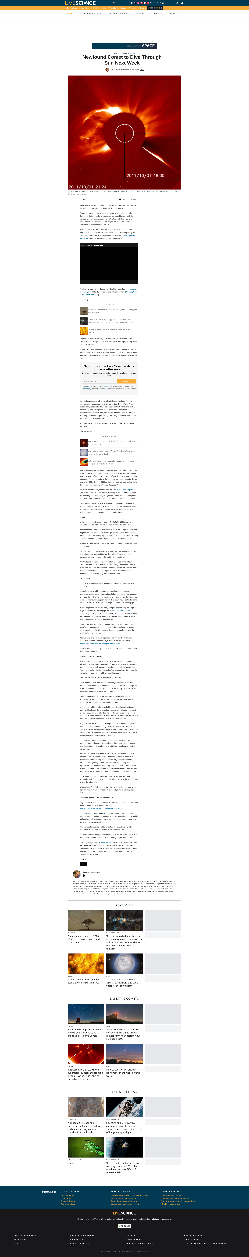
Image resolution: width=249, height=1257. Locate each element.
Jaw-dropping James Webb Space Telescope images (129, 1195)
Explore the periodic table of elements (124, 1201)
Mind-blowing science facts (170, 1204)
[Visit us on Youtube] (141, 3)
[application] (109, 263)
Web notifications (191, 1239)
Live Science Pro (175, 13)
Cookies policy (77, 1239)
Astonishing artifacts (68, 1204)
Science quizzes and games (171, 1195)
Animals (74, 8)
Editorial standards (79, 1243)
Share (84, 199)
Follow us (123, 199)
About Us (130, 1235)
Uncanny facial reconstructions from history (126, 1204)
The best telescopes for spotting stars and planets (178, 1201)
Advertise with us (135, 1239)
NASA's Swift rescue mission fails (118, 13)
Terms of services (105, 386)
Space (123, 8)
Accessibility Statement (25, 1235)
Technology (133, 8)
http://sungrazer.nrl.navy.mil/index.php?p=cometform (100, 644)
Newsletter (134, 199)
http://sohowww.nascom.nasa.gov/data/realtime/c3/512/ (101, 808)
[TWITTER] (84, 875)
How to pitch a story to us (139, 1243)
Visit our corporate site (161, 1219)
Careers (18, 1243)
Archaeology (84, 8)
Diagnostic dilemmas (68, 1201)
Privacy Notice (86, 388)
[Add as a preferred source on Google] (124, 1226)
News (142, 70)
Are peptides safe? (140, 13)
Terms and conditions (193, 1235)
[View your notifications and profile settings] (177, 3)
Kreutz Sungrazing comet (125, 490)
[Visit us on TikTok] (148, 3)
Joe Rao (115, 70)
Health (94, 8)
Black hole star (158, 13)
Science (103, 8)
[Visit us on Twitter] (135, 3)
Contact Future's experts (82, 1235)
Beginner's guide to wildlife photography (175, 1198)
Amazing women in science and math (124, 1198)
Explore (143, 8)
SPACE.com (106, 842)
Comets (132, 53)
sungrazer (120, 213)
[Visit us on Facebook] (131, 3)
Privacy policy (21, 1239)
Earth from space (67, 1198)
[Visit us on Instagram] (138, 3)
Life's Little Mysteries (68, 1195)
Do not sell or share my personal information (205, 1243)
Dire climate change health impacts (90, 13)
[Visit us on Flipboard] (145, 3)
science (83, 864)
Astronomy (124, 53)
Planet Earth (113, 8)
